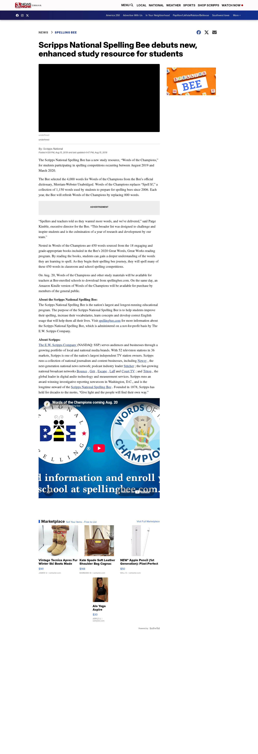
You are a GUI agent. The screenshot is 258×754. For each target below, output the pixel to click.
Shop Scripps (208, 5)
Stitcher (129, 366)
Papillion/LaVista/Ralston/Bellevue (191, 15)
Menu (125, 5)
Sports (189, 5)
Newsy (142, 360)
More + (237, 15)
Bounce (82, 371)
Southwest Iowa (220, 15)
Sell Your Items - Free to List (81, 522)
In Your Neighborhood (158, 15)
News (43, 32)
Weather (173, 5)
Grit (92, 371)
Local (141, 5)
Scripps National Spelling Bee (91, 387)
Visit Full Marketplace (148, 521)
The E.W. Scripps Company (58, 345)
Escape (102, 371)
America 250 (113, 15)
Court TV (128, 371)
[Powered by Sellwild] (155, 628)
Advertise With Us (133, 15)
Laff (112, 371)
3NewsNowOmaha (28, 15)
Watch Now (231, 5)
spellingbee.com (110, 320)
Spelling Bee (66, 32)
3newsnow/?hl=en (23, 15)
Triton (147, 371)
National (156, 5)
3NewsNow (18, 15)
